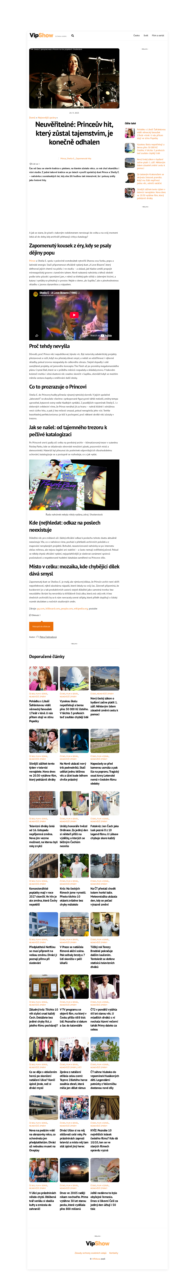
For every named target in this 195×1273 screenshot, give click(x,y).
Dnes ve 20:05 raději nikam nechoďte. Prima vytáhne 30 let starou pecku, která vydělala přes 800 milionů (74, 1201)
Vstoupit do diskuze (41, 626)
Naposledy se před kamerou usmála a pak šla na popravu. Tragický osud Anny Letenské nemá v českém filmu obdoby (104, 773)
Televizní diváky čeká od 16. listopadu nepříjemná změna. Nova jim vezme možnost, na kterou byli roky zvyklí (43, 836)
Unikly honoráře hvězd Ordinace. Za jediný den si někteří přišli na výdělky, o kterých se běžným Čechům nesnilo (74, 836)
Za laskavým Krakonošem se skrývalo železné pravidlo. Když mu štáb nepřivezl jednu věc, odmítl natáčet (150, 179)
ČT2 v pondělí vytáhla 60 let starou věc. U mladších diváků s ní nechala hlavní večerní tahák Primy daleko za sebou (104, 1019)
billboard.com (53, 608)
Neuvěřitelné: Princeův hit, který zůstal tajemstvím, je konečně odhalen (74, 133)
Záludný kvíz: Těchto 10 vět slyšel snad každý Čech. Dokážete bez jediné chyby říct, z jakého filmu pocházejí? (43, 1017)
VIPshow (96, 1259)
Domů (32, 117)
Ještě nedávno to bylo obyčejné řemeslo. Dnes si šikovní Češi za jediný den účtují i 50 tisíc (104, 1201)
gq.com (41, 608)
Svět (146, 35)
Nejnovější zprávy (47, 117)
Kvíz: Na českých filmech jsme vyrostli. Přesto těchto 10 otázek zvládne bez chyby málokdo (73, 896)
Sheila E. (71, 158)
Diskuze (36, 615)
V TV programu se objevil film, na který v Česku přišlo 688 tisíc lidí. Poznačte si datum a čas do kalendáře (73, 1017)
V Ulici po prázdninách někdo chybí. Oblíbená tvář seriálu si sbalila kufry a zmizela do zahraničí (42, 1201)
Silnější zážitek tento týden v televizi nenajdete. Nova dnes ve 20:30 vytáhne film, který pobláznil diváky (43, 771)
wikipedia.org (81, 608)
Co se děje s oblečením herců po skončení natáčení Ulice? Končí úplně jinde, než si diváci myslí (43, 1080)
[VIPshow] (41, 37)
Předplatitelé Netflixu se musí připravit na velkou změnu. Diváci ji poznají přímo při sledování (43, 955)
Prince (63, 158)
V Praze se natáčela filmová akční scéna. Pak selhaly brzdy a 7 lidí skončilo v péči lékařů (72, 955)
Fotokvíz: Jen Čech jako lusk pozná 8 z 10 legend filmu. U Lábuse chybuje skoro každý (104, 832)
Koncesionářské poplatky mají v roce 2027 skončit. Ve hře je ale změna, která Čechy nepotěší (43, 896)
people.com (67, 608)
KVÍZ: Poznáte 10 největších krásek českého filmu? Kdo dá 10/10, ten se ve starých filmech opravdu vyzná (104, 1140)
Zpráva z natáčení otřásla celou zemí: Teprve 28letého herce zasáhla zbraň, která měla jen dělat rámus (73, 1080)
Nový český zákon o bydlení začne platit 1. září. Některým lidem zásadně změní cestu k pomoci (104, 706)
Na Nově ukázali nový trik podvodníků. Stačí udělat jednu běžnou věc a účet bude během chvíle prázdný (74, 771)
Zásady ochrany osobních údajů (91, 1253)
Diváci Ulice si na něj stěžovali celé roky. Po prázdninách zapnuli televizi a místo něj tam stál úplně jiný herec (74, 1138)
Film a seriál (158, 35)
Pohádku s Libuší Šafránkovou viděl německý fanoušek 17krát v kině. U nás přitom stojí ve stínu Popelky (41, 711)
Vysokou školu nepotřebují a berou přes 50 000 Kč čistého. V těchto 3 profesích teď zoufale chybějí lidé (74, 709)
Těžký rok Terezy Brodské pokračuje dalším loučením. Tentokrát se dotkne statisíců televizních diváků (102, 957)
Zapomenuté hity (83, 158)
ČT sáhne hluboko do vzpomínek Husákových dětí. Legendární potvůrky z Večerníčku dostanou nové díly (104, 1080)
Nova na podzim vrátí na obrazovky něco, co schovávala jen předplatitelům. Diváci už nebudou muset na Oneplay (42, 1140)
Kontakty (113, 1253)
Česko (136, 35)
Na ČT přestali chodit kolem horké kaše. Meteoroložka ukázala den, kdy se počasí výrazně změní (103, 896)
